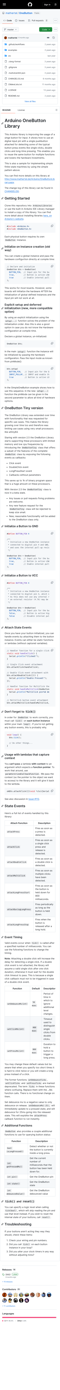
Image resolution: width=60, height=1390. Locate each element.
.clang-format (14, 61)
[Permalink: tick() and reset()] (3, 1201)
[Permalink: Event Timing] (3, 937)
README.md (14, 96)
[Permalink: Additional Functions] (3, 1125)
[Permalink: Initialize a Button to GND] (3, 526)
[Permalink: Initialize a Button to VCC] (3, 576)
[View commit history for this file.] (53, 38)
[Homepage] (30, 4)
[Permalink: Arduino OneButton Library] (3, 123)
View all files (30, 101)
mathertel (11, 13)
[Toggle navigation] (4, 4)
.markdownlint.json (16, 73)
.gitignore (12, 67)
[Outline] (56, 110)
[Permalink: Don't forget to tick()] (3, 712)
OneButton (25, 13)
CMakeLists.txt (15, 84)
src (9, 56)
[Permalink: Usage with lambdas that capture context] (3, 756)
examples (12, 50)
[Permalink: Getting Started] (3, 198)
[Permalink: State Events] (3, 806)
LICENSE (12, 90)
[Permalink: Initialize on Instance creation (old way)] (3, 248)
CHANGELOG (12, 191)
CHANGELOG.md (16, 78)
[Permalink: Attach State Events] (3, 628)
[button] (52, 226)
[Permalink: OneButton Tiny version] (3, 408)
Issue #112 (33, 799)
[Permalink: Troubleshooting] (3, 1224)
